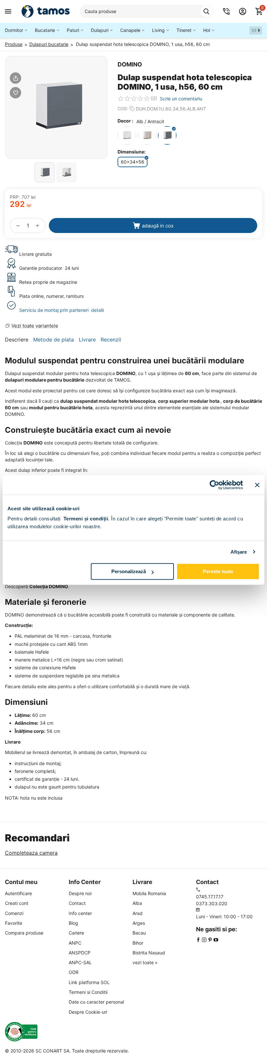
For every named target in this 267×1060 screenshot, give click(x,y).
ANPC (75, 943)
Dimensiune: (132, 151)
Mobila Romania (149, 893)
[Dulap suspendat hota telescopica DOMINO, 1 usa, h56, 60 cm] (56, 107)
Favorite (13, 923)
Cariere (76, 933)
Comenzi (14, 913)
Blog (73, 923)
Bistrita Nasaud (149, 952)
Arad (138, 913)
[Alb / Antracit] (167, 135)
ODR (73, 972)
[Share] (15, 78)
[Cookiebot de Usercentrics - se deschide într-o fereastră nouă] (214, 485)
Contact (77, 903)
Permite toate (218, 571)
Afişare (239, 552)
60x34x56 (132, 162)
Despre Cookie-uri (88, 1012)
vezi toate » (145, 962)
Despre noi (80, 893)
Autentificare (18, 893)
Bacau (139, 933)
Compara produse (24, 933)
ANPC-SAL (80, 962)
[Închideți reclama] (257, 485)
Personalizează (128, 571)
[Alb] (127, 135)
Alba (137, 903)
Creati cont (16, 903)
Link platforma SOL (89, 982)
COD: (123, 108)
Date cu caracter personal (96, 1002)
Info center (80, 913)
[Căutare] (206, 11)
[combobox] (146, 11)
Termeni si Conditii (88, 992)
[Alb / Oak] (147, 135)
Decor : (125, 120)
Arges (139, 923)
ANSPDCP (80, 952)
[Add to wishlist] (15, 92)
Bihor (138, 943)
